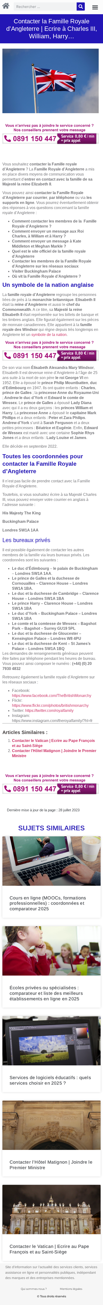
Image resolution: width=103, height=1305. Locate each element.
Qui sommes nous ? (34, 1289)
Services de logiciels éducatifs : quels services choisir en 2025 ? (50, 1080)
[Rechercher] (81, 6)
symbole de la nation (49, 335)
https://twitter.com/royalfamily (49, 710)
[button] (95, 7)
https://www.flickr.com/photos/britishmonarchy (50, 705)
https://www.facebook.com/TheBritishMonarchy (51, 696)
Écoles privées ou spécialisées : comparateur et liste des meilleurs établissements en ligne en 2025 (46, 993)
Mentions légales (71, 1289)
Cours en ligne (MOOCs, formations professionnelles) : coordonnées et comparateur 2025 (48, 903)
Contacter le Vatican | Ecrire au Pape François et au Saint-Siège (49, 1249)
